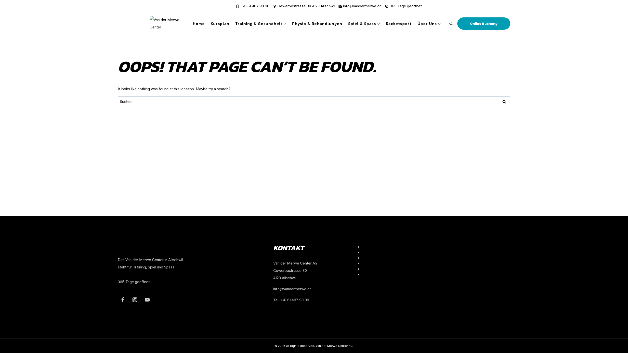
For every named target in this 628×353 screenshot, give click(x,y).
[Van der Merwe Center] (168, 23)
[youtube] (147, 300)
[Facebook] (123, 300)
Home (199, 23)
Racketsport (399, 23)
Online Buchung (483, 23)
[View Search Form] (451, 23)
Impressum (371, 263)
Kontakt (368, 274)
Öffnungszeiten (375, 247)
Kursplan (220, 23)
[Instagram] (135, 300)
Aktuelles (370, 258)
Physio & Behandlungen (317, 23)
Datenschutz (372, 269)
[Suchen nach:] (314, 101)
